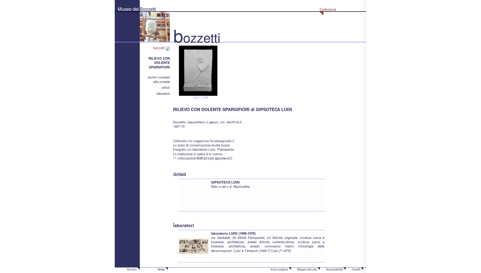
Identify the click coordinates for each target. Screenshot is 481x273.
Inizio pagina (279, 269)
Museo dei (128, 8)
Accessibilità (334, 269)
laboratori (163, 93)
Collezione (328, 9)
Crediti (356, 269)
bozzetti (159, 47)
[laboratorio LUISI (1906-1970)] (194, 245)
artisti (166, 87)
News (161, 269)
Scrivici (132, 269)
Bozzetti (148, 8)
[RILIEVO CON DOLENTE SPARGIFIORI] (198, 70)
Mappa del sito (307, 269)
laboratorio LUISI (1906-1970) (233, 233)
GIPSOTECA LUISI (225, 182)
